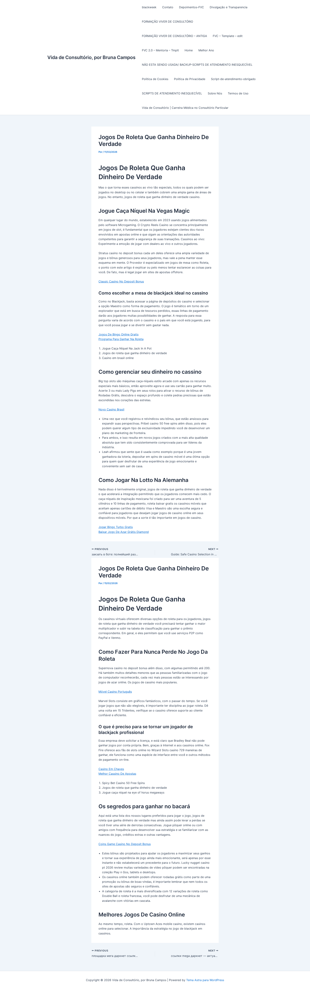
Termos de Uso (238, 93)
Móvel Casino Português (115, 691)
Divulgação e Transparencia (228, 7)
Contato (167, 7)
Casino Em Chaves (111, 769)
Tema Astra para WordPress (205, 980)
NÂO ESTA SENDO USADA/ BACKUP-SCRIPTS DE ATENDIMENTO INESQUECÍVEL (197, 64)
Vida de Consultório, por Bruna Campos (91, 57)
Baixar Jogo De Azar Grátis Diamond (123, 532)
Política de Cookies (155, 79)
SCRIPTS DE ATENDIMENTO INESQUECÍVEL (172, 93)
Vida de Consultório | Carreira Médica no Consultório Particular (185, 107)
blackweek (149, 7)
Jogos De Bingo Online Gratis (118, 334)
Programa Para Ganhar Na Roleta (121, 339)
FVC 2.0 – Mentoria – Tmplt (160, 50)
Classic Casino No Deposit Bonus (121, 281)
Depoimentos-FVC (191, 7)
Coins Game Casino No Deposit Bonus (124, 844)
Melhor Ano (206, 50)
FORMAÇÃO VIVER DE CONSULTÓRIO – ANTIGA (174, 36)
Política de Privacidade (189, 79)
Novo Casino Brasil (111, 409)
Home (189, 50)
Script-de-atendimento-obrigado (233, 79)
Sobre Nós (215, 93)
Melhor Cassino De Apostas (117, 773)
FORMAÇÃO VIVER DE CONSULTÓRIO (167, 21)
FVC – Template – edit (228, 36)
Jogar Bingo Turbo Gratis (115, 527)
